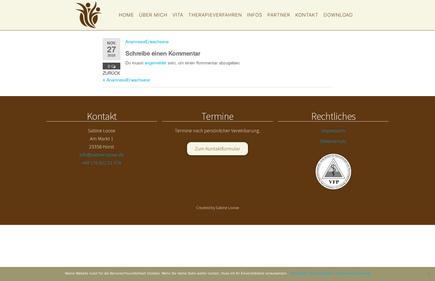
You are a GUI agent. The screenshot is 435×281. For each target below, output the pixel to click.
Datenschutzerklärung (352, 273)
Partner (278, 15)
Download (338, 15)
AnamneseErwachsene (147, 41)
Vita (177, 15)
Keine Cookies (322, 273)
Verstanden (299, 273)
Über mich (153, 15)
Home (126, 15)
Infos (254, 15)
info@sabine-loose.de (102, 154)
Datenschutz (333, 141)
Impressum (333, 130)
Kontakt (306, 15)
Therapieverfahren (215, 15)
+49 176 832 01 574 (101, 162)
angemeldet (155, 62)
